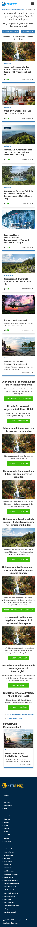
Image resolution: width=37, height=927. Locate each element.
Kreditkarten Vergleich (11, 880)
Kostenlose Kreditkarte (11, 883)
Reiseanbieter (8, 877)
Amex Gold (7, 899)
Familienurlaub (8, 275)
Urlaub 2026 (8, 864)
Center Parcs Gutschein (11, 906)
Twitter (6, 832)
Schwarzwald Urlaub (14, 718)
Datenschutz (8, 805)
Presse (6, 799)
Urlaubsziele (8, 861)
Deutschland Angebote (17, 9)
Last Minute (7, 858)
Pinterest (7, 819)
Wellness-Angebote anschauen (18, 610)
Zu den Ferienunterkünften (18, 399)
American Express (9, 896)
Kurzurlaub (7, 868)
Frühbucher (7, 63)
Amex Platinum (9, 902)
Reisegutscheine (9, 909)
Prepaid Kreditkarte (10, 887)
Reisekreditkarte (9, 890)
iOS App (6, 838)
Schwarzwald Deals (10, 31)
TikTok (6, 825)
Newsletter (7, 841)
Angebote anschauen (18, 421)
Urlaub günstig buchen (11, 874)
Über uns (6, 795)
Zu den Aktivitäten (18, 707)
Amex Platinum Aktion (11, 893)
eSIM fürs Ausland (10, 912)
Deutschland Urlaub (10, 849)
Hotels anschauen (18, 685)
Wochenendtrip (9, 855)
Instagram (7, 822)
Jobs (5, 808)
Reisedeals (5, 9)
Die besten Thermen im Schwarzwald (20, 715)
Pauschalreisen (9, 852)
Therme (6, 358)
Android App (8, 835)
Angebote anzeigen (18, 658)
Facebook (7, 816)
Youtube (6, 828)
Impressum (7, 802)
